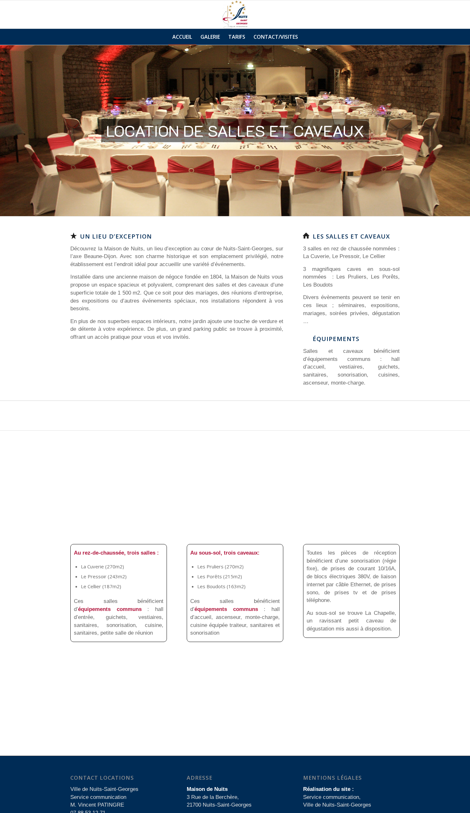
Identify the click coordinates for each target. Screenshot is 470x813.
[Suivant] (464, 131)
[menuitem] (182, 37)
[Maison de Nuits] (235, 14)
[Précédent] (5, 131)
